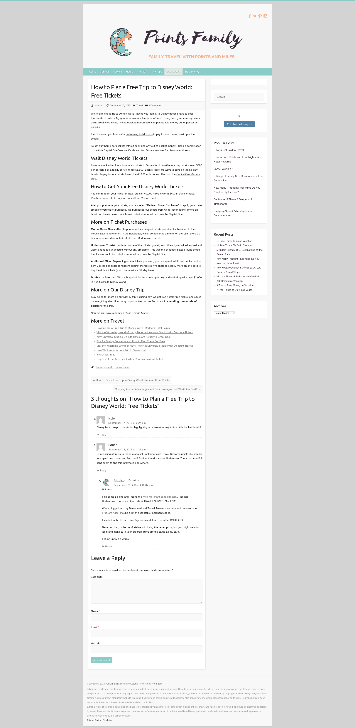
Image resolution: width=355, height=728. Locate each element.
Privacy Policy (94, 720)
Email (95, 627)
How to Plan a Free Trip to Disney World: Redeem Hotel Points (133, 327)
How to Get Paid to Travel (229, 149)
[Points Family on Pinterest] (260, 16)
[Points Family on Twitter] (254, 16)
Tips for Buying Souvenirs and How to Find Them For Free (131, 341)
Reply (103, 434)
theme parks (122, 367)
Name (95, 611)
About (92, 71)
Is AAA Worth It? (106, 354)
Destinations (173, 71)
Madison (98, 105)
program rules (110, 512)
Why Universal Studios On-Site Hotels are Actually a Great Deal (133, 336)
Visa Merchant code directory (160, 496)
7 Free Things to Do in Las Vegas (234, 289)
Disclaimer (108, 720)
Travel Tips (155, 71)
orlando (108, 367)
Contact (104, 71)
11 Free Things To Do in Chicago (234, 245)
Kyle (111, 418)
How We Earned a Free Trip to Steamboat (121, 350)
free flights (181, 296)
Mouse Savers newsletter (105, 233)
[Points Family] (177, 42)
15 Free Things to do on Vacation (234, 241)
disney (99, 367)
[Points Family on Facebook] (249, 16)
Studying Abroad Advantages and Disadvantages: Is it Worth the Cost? (158, 389)
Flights (141, 71)
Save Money (192, 71)
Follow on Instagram (241, 124)
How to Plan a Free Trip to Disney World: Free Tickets (141, 91)
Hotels (129, 71)
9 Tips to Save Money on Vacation (235, 285)
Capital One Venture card (141, 198)
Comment (96, 576)
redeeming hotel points (139, 134)
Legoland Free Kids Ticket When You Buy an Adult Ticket (130, 359)
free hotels (168, 296)
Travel (139, 105)
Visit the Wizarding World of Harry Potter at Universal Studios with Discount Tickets (145, 332)
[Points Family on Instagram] (265, 16)
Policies (117, 71)
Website (95, 643)
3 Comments (155, 105)
